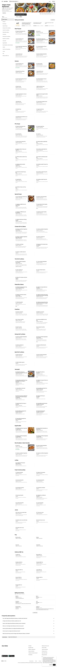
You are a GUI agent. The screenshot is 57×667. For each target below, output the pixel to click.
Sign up (53, 1)
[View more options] (54, 4)
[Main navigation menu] (2, 1)
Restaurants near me (45, 645)
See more (53, 19)
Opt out (51, 664)
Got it (54, 664)
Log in (50, 1)
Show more (35, 612)
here (52, 662)
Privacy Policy (35, 662)
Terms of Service (40, 662)
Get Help (29, 645)
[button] (28, 618)
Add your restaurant (31, 649)
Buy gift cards (30, 647)
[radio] (17, 16)
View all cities (44, 647)
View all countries (45, 649)
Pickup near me (44, 651)
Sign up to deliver (31, 651)
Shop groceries (44, 654)
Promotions (30, 654)
